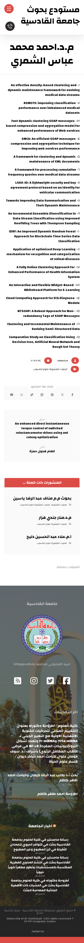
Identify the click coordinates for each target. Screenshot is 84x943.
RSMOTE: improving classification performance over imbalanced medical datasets (49, 108)
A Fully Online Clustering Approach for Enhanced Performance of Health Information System (44, 272)
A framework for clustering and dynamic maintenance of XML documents (46, 159)
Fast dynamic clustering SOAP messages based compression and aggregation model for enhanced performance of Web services (43, 126)
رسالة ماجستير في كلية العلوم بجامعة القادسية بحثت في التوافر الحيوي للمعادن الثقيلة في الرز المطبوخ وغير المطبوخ (40, 844)
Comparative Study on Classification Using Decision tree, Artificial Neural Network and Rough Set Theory (44, 342)
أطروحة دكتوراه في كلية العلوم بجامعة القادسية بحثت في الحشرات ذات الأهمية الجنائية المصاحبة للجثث (40, 885)
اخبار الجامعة (40, 826)
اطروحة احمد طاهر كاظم (57, 793)
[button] (73, 395)
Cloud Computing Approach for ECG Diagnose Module (43, 300)
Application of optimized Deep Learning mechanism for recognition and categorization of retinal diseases (43, 254)
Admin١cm (62, 360)
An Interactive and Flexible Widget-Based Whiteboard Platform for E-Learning (44, 287)
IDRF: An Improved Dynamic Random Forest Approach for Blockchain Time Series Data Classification (44, 236)
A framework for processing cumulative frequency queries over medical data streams (44, 172)
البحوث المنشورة (59, 505)
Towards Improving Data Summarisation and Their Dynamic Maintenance (43, 202)
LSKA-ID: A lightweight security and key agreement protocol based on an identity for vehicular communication (45, 187)
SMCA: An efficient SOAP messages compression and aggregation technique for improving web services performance (45, 144)
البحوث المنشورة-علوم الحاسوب (50, 369)
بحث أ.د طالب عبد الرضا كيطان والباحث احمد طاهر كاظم (43, 778)
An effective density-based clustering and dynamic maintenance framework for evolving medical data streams (44, 90)
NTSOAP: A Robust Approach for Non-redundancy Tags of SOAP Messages (49, 313)
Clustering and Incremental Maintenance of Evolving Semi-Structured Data (43, 326)
